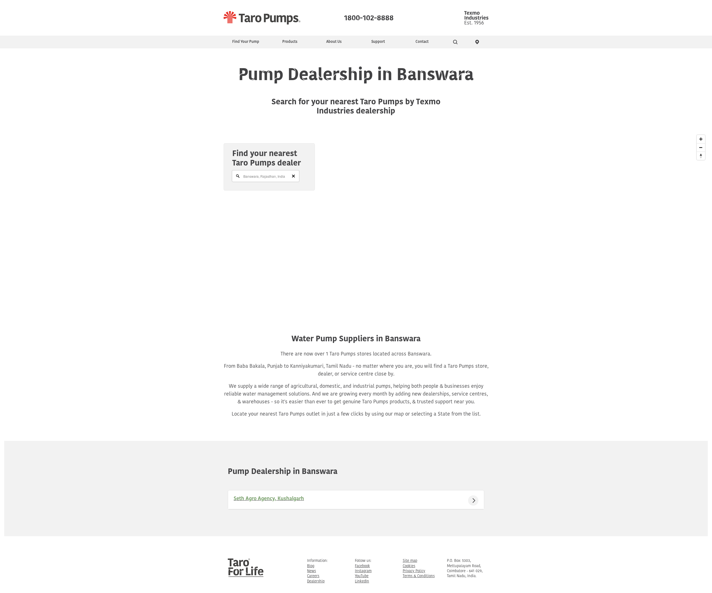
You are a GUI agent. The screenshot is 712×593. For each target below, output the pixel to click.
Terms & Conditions (419, 576)
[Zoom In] (701, 139)
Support (378, 42)
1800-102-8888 (369, 16)
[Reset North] (701, 156)
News (311, 571)
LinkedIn (362, 581)
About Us (334, 42)
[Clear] (293, 176)
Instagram (363, 571)
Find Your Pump (245, 42)
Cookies (409, 566)
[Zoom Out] (701, 147)
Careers (313, 576)
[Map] (356, 220)
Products (289, 42)
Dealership (316, 581)
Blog (310, 566)
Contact (422, 42)
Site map (410, 561)
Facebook (362, 566)
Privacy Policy (414, 571)
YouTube (362, 576)
